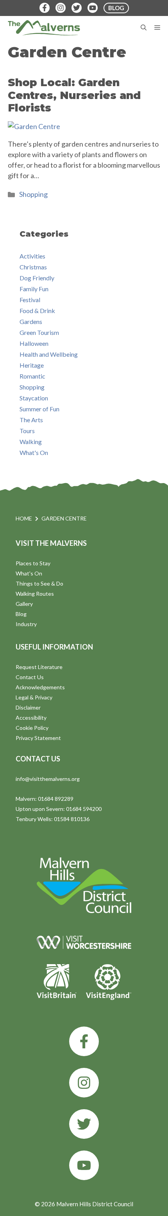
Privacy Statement (38, 738)
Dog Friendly (37, 277)
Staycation (34, 398)
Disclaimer (28, 707)
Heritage (32, 365)
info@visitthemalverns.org (48, 778)
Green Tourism (39, 332)
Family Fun (34, 288)
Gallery (24, 603)
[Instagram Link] (60, 8)
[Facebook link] (84, 1041)
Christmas (33, 267)
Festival (30, 299)
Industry (26, 624)
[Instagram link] (84, 1082)
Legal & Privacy (34, 697)
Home (24, 518)
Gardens (31, 321)
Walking (31, 441)
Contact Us (30, 677)
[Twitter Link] (76, 8)
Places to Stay (33, 563)
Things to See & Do (39, 583)
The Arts (31, 419)
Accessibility (31, 717)
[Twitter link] (84, 1124)
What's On (34, 452)
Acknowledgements (40, 687)
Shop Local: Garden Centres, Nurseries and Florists (74, 95)
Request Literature (39, 667)
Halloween (34, 343)
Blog (21, 614)
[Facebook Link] (44, 8)
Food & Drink (37, 310)
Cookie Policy (32, 727)
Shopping (33, 194)
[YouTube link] (84, 1165)
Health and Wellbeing (49, 354)
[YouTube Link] (93, 8)
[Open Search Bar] (143, 27)
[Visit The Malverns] (44, 27)
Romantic (32, 376)
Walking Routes (35, 593)
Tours (27, 430)
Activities (32, 256)
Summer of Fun (39, 408)
